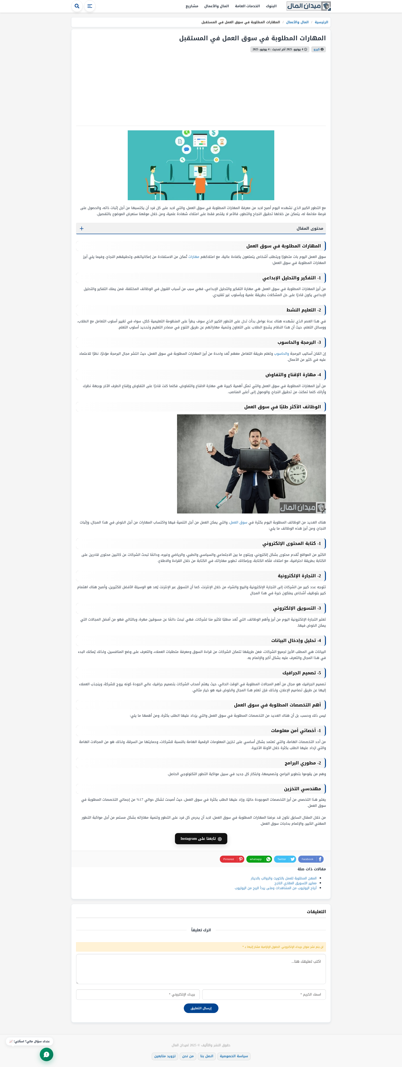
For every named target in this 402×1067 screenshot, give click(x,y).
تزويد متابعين (165, 1056)
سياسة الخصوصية (234, 1056)
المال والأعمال (216, 6)
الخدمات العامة (247, 6)
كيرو (317, 49)
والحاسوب (281, 353)
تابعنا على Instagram (201, 838)
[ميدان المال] (309, 6)
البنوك (271, 6)
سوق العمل (238, 522)
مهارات (193, 256)
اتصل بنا (206, 1056)
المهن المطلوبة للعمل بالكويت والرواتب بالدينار (284, 878)
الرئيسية (321, 22)
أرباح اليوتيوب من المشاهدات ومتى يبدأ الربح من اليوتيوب (276, 888)
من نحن (188, 1056)
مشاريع (192, 6)
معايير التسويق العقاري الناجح (296, 883)
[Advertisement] (201, 87)
